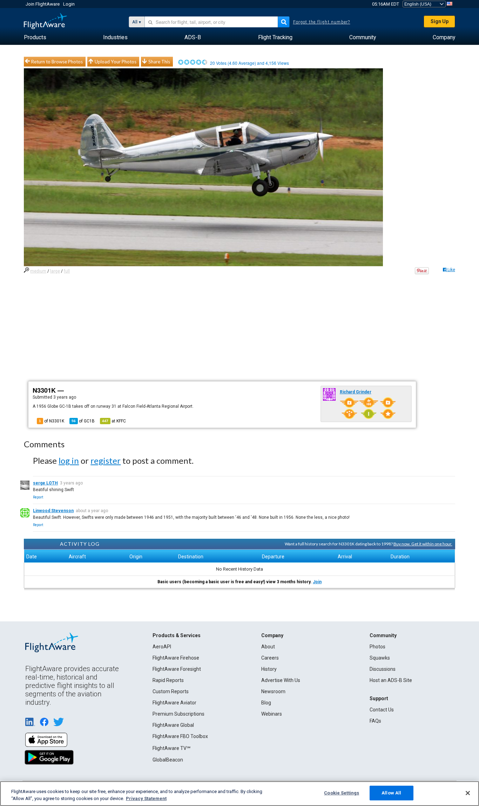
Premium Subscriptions (178, 714)
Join (317, 581)
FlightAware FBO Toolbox (180, 736)
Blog (266, 702)
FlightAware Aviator (174, 702)
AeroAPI (162, 646)
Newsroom (273, 691)
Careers (270, 658)
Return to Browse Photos (57, 61)
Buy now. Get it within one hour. (422, 543)
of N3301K (51, 421)
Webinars (271, 714)
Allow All (391, 792)
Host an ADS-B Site (391, 680)
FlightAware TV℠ (171, 748)
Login (69, 4)
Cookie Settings (341, 792)
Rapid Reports (168, 680)
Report (38, 497)
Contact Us (382, 709)
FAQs (375, 721)
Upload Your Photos (115, 61)
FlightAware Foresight (177, 669)
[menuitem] (35, 37)
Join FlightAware (43, 4)
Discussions (383, 669)
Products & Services (177, 635)
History (269, 669)
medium (38, 271)
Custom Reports (171, 691)
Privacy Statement (146, 798)
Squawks (380, 658)
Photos (377, 646)
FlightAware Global (173, 725)
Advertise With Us (280, 680)
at (114, 421)
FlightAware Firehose (176, 658)
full (67, 271)
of (83, 421)
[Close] (467, 793)
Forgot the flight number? (321, 22)
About (268, 646)
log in (69, 460)
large (55, 271)
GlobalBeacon (168, 760)
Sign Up (439, 21)
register (105, 460)
